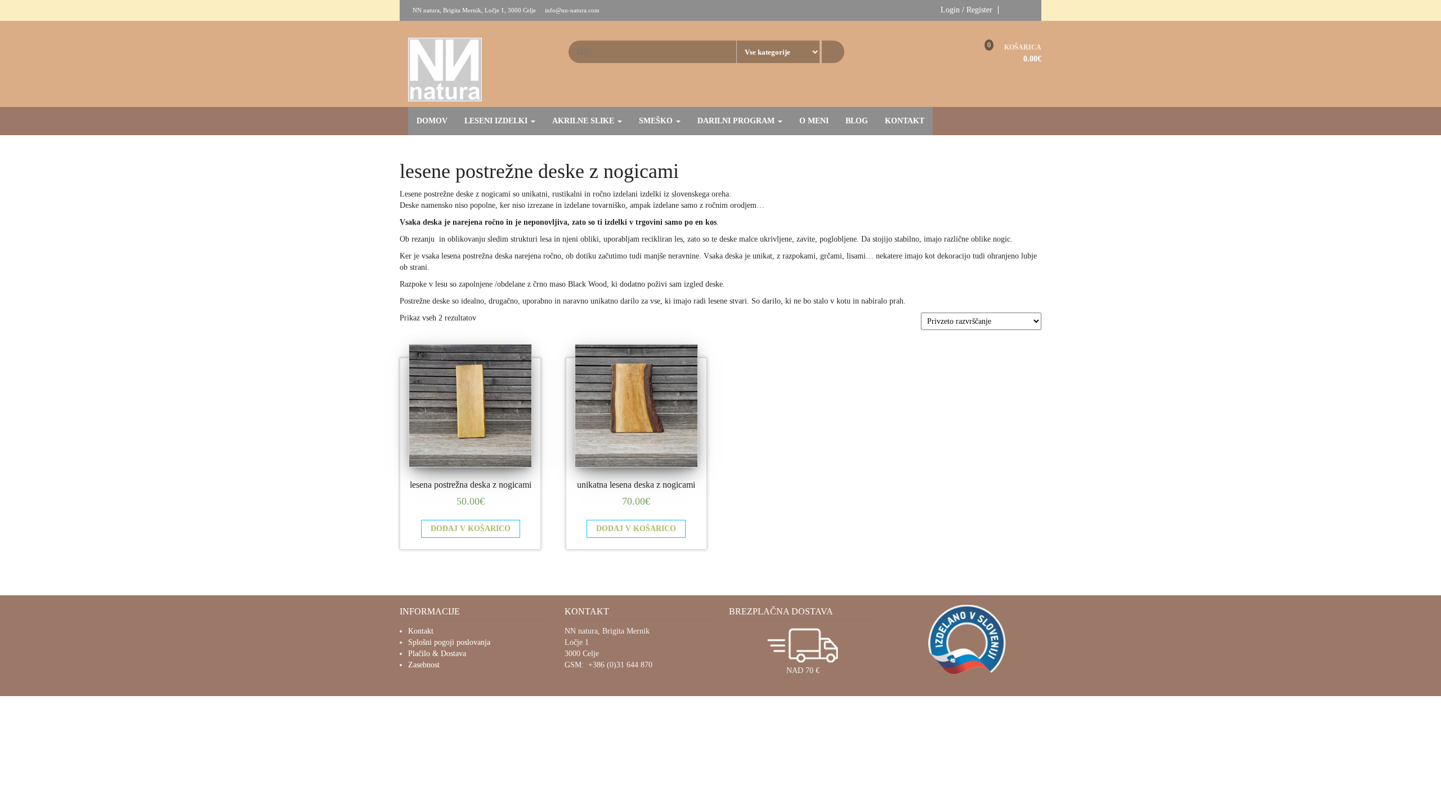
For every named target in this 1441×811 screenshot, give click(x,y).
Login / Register (966, 10)
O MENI (814, 121)
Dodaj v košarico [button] (471, 528)
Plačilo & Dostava (437, 653)
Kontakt (420, 631)
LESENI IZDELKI (497, 121)
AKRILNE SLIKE (584, 121)
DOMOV (432, 121)
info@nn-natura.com (572, 10)
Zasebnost (424, 665)
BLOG (856, 121)
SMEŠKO (657, 121)
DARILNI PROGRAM (737, 121)
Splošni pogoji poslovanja (449, 642)
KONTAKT (904, 121)
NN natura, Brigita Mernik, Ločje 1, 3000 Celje (474, 10)
